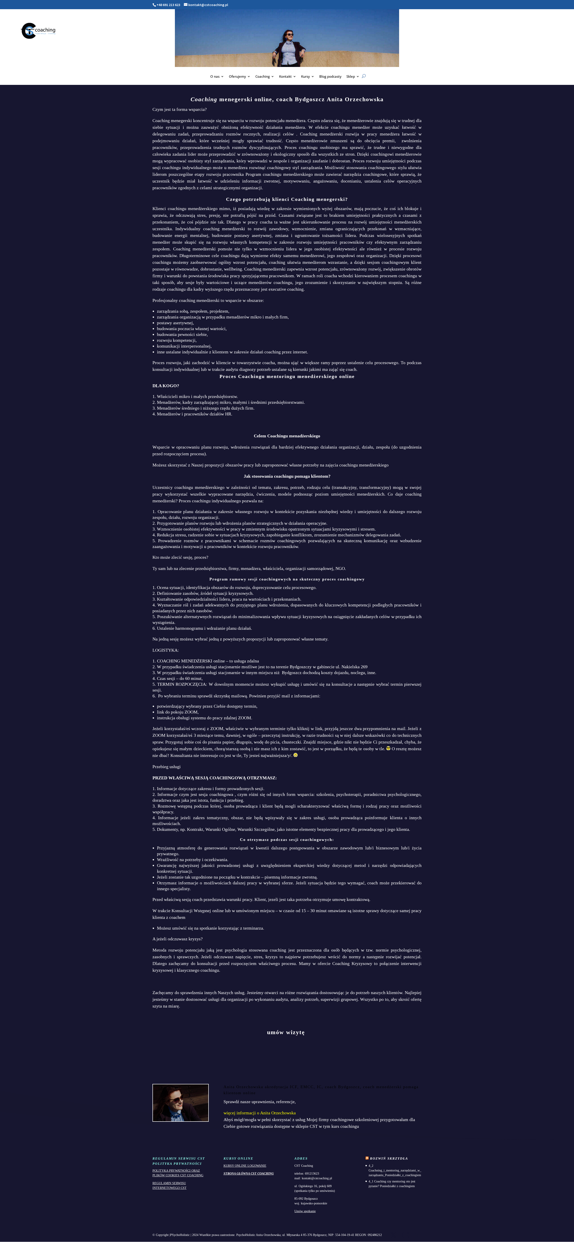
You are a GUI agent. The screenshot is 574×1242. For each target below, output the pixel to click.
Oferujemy (237, 76)
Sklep (350, 76)
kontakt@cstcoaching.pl (317, 1178)
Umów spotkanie (305, 1211)
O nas (215, 76)
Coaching (262, 76)
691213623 (312, 1173)
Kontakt (285, 76)
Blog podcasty (330, 76)
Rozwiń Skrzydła (389, 1158)
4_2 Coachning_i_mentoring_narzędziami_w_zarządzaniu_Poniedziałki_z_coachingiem (395, 1170)
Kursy (305, 76)
